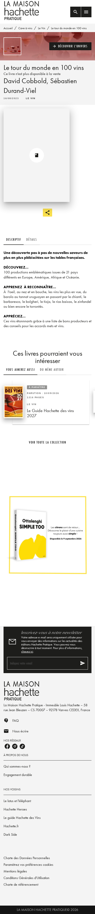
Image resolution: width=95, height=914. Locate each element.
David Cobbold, (27, 80)
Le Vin (41, 28)
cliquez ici (27, 651)
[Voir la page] (47, 534)
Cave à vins (25, 28)
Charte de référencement (21, 884)
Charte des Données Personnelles (27, 858)
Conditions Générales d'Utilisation (26, 878)
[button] (70, 46)
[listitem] (7, 746)
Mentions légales (15, 871)
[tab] (14, 239)
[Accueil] (22, 10)
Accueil (8, 28)
